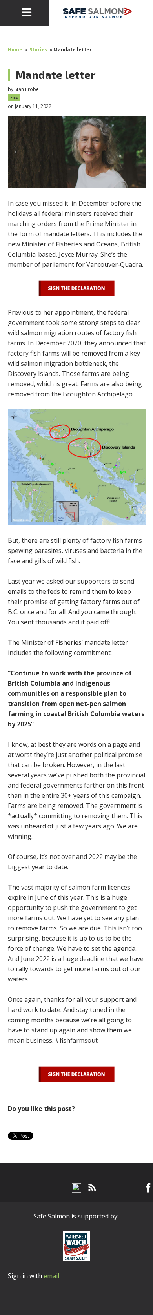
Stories (38, 49)
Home (15, 49)
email (51, 1275)
